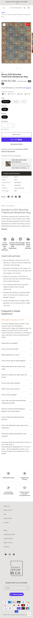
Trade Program (8, 538)
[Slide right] (21, 69)
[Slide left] (12, 69)
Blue (4, 109)
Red (4, 117)
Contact (6, 522)
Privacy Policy (8, 518)
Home (3, 12)
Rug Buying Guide (9, 534)
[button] (4, 8)
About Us (7, 506)
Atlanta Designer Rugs (13, 614)
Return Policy (8, 510)
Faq (5, 514)
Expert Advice (8, 542)
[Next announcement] (30, 3)
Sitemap (6, 547)
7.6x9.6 (15, 101)
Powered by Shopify (24, 614)
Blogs (5, 530)
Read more (4, 229)
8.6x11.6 (6, 101)
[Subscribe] (27, 588)
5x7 (24, 101)
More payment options (16, 144)
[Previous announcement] (3, 3)
